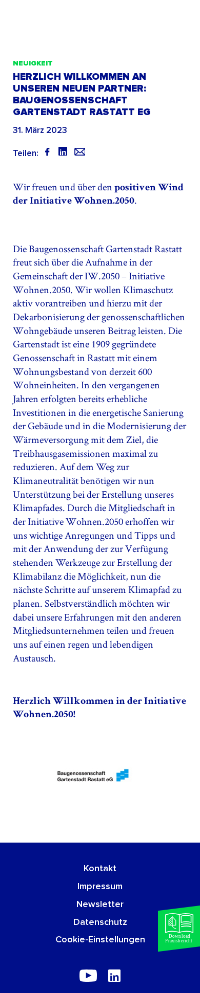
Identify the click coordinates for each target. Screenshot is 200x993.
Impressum (100, 886)
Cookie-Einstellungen (100, 939)
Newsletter (100, 904)
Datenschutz (100, 922)
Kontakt (100, 868)
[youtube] (88, 975)
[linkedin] (114, 975)
